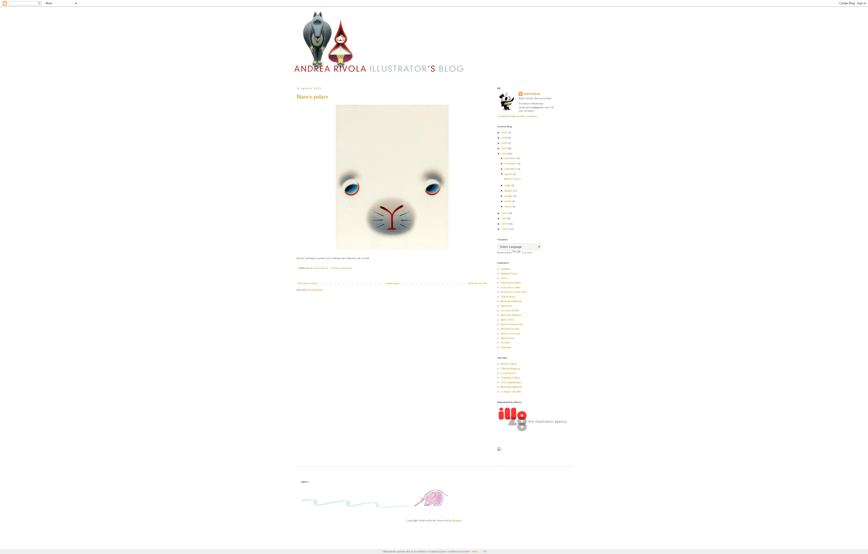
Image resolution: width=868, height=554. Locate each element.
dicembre (511, 158)
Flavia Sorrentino (511, 282)
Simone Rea (508, 338)
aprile (508, 201)
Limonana (506, 305)
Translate (527, 252)
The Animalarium (511, 382)
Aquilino (506, 268)
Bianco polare (312, 97)
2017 (504, 132)
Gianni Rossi (508, 296)
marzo (509, 206)
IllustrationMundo (511, 301)
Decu (504, 278)
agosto (509, 174)
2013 (504, 153)
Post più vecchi (477, 283)
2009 (505, 229)
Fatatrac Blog (508, 363)
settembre (511, 168)
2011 (504, 218)
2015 (504, 143)
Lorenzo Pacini (510, 310)
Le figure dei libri (511, 391)
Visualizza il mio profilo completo (517, 116)
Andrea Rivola (531, 93)
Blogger (456, 520)
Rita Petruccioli (510, 328)
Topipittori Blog (510, 377)
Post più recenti (307, 283)
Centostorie (508, 373)
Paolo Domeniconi (512, 324)
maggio (509, 196)
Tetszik (505, 342)
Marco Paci (507, 319)
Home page (392, 283)
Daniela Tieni (509, 273)
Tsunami (506, 347)
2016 (504, 137)
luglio (508, 185)
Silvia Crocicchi (510, 333)
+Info (475, 551)
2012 (504, 213)
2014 (504, 148)
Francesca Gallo (510, 287)
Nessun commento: (342, 268)
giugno (509, 190)
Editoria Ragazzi (510, 368)
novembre (511, 163)
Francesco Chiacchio (514, 292)
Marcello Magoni (511, 315)
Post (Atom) (315, 289)
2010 (504, 223)
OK (485, 551)
